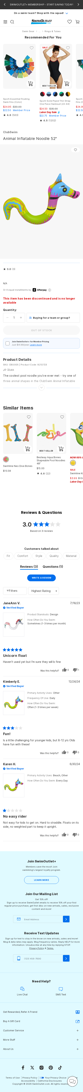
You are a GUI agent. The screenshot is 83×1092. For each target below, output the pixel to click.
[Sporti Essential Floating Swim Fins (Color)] (19, 66)
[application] (72, 1081)
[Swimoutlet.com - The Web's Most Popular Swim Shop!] (41, 21)
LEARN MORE (41, 880)
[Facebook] (23, 1067)
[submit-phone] (66, 958)
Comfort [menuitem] (22, 555)
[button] (9, 269)
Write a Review (44, 578)
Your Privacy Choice (55, 1077)
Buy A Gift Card (11, 1021)
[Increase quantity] (21, 317)
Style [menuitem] (39, 555)
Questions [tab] (53, 567)
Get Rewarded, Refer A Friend (20, 1011)
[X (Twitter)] (32, 1067)
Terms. (50, 948)
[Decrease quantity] (7, 317)
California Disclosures (50, 1080)
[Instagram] (41, 1067)
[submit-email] (66, 919)
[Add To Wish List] (75, 149)
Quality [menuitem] (54, 555)
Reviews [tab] (29, 567)
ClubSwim (10, 132)
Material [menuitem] (71, 555)
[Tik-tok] (60, 1067)
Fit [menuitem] (8, 555)
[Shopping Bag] (77, 21)
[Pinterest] (50, 1067)
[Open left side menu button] (5, 22)
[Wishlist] (69, 21)
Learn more (36, 344)
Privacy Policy (36, 948)
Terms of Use (13, 1077)
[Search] (12, 22)
